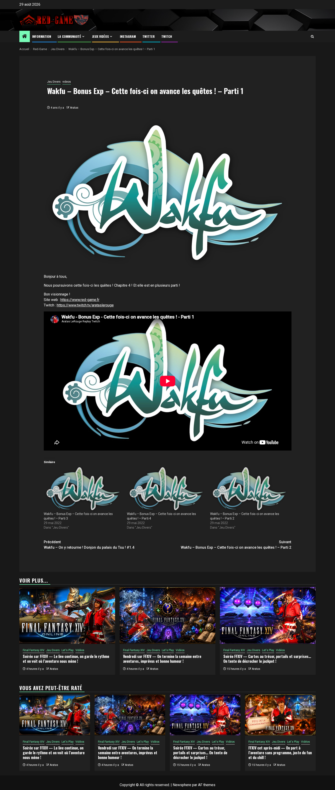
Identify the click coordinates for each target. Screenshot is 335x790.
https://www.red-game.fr (79, 300)
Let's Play (68, 650)
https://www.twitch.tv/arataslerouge (85, 305)
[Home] (24, 36)
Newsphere (182, 785)
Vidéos (79, 650)
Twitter (148, 36)
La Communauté (69, 36)
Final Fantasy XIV (33, 650)
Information (41, 36)
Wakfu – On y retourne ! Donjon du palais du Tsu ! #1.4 (89, 545)
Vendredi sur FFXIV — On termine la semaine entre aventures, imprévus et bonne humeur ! (162, 659)
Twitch (166, 36)
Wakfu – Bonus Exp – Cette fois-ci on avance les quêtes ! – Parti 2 (236, 545)
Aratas (74, 107)
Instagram (128, 36)
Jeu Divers (54, 81)
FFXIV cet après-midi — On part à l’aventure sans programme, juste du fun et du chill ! (280, 752)
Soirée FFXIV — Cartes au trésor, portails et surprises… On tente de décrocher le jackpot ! (267, 659)
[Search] (312, 36)
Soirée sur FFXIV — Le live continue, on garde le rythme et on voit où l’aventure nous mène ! (66, 659)
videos (66, 81)
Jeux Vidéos (100, 36)
